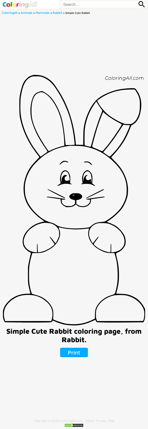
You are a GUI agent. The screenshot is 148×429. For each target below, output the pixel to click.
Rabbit (57, 12)
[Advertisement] (74, 46)
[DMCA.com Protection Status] (74, 426)
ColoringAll (10, 12)
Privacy (101, 420)
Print (74, 352)
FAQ (111, 420)
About (89, 420)
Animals (26, 12)
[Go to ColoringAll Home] (20, 4)
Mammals (42, 12)
